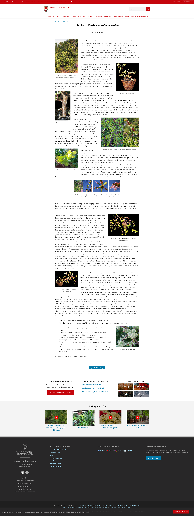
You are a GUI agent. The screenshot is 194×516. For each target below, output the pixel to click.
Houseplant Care (83, 428)
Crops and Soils (55, 453)
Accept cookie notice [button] (181, 512)
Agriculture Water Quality (58, 450)
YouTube (112, 451)
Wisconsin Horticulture (59, 7)
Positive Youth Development (25, 492)
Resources (66, 16)
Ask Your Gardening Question (140, 16)
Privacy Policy (66, 507)
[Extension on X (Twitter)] (27, 473)
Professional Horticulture (102, 16)
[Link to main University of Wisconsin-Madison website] (24, 454)
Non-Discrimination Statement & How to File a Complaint (90, 507)
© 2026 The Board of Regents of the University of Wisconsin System (118, 505)
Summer (141, 386)
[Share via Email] (99, 33)
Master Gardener (55, 466)
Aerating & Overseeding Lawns (92, 385)
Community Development (25, 481)
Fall (125, 393)
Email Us (129, 451)
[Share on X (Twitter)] (97, 33)
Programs (56, 16)
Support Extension (188, 1)
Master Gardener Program (121, 16)
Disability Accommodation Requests (120, 507)
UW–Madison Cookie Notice (81, 512)
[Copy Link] (102, 33)
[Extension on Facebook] (23, 473)
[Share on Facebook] (95, 33)
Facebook (103, 451)
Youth (80, 1)
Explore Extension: (25, 1)
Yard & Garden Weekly (79, 16)
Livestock (53, 461)
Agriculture (25, 478)
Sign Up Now (153, 458)
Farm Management (56, 458)
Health (65, 1)
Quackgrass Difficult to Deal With (93, 388)
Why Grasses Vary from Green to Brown (95, 392)
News (90, 16)
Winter (141, 393)
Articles (47, 16)
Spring (125, 386)
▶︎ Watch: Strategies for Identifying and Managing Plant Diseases (56, 428)
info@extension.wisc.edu (88, 505)
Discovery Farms (55, 464)
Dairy (51, 455)
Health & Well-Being (25, 483)
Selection (65, 21)
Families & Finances (24, 486)
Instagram (121, 451)
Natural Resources (25, 489)
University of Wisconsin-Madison (8, 1)
